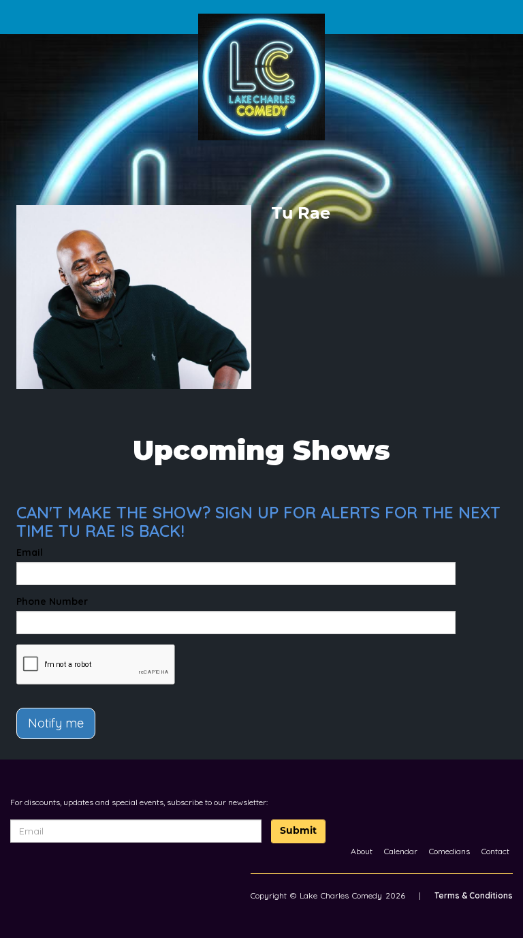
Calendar (400, 851)
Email (29, 552)
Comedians (449, 851)
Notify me (56, 723)
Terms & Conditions (473, 895)
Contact (495, 851)
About (362, 851)
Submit (298, 831)
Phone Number (52, 601)
